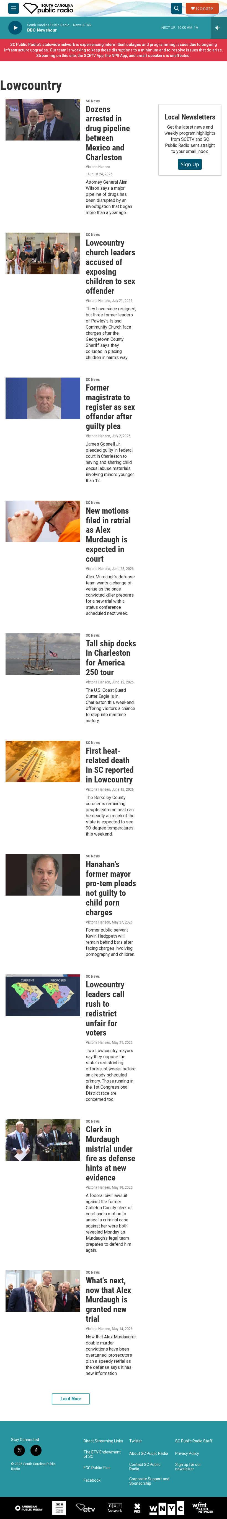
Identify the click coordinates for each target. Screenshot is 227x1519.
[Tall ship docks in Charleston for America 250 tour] (43, 654)
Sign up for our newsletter (188, 1467)
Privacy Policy (187, 1454)
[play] (15, 28)
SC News (93, 101)
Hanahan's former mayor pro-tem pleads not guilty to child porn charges (111, 888)
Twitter (135, 1441)
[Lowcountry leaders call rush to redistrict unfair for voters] (43, 995)
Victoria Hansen (98, 167)
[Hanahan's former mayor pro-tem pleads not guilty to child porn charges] (43, 875)
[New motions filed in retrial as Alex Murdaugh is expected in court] (43, 521)
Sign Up (190, 164)
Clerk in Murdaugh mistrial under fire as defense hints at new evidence (110, 1153)
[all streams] (219, 28)
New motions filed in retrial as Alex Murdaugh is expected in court (108, 535)
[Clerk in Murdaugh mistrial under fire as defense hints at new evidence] (43, 1140)
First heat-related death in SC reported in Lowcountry (110, 765)
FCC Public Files (97, 1468)
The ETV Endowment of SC (102, 1454)
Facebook (92, 1480)
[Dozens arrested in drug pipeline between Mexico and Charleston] (43, 120)
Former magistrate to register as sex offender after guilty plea (110, 407)
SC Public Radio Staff (194, 1441)
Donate (204, 8)
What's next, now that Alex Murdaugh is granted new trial (108, 1300)
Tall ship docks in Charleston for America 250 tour (111, 658)
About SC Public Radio (148, 1454)
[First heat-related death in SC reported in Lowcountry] (43, 761)
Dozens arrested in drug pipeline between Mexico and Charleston (108, 133)
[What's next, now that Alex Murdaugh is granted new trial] (43, 1291)
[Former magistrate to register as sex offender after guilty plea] (43, 398)
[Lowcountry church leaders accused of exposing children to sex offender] (43, 253)
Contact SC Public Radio (144, 1467)
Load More (71, 1398)
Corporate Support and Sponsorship (149, 1481)
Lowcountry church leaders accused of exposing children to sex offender (110, 267)
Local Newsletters (190, 117)
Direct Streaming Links (103, 1441)
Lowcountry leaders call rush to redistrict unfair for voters (105, 1008)
